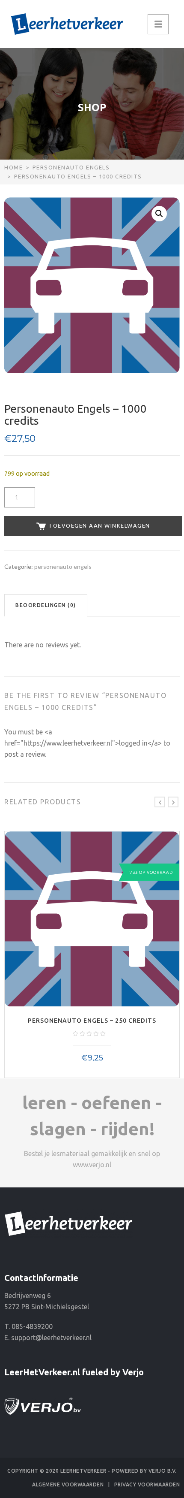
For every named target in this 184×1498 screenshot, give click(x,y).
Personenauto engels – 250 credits (92, 1020)
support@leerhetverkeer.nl (51, 1337)
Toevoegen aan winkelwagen (98, 525)
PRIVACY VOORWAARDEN (147, 1484)
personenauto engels (71, 167)
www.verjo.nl (92, 1165)
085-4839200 (32, 1326)
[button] (159, 213)
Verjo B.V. (162, 1471)
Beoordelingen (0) (45, 605)
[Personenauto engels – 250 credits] (92, 918)
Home (13, 167)
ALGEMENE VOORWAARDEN (68, 1484)
